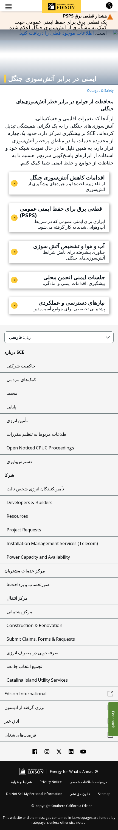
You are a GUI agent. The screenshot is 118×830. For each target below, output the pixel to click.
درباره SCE (14, 352)
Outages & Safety (100, 90)
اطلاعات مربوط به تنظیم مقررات (37, 434)
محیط (12, 393)
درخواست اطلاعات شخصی (88, 781)
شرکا (9, 475)
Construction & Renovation (34, 625)
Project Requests (24, 530)
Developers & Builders (29, 502)
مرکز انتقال (17, 598)
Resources (17, 516)
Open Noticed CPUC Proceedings (40, 448)
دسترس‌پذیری (19, 461)
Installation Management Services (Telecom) (52, 543)
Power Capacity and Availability (38, 557)
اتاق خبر (11, 721)
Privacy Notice (51, 781)
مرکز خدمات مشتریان (24, 571)
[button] (8, 6)
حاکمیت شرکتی (21, 366)
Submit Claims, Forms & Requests (41, 639)
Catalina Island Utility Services (37, 680)
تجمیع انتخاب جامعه (24, 666)
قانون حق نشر (80, 793)
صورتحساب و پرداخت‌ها (28, 584)
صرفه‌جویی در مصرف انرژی (32, 653)
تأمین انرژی (17, 420)
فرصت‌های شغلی (20, 735)
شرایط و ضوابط (21, 781)
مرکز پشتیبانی (19, 612)
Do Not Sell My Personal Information (34, 793)
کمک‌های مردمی (21, 379)
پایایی (11, 407)
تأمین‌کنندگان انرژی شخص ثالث (35, 489)
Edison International (25, 694)
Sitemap (104, 793)
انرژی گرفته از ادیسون (25, 707)
